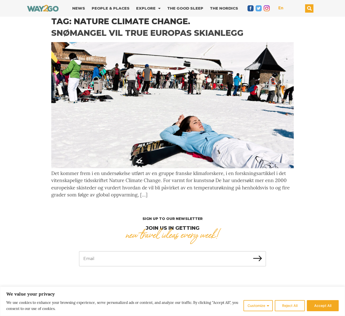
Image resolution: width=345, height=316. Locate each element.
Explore (146, 8)
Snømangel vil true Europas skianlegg (147, 33)
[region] (172, 301)
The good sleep (185, 8)
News (78, 8)
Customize (256, 305)
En (280, 7)
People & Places (111, 8)
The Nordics (224, 8)
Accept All (322, 305)
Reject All (290, 305)
